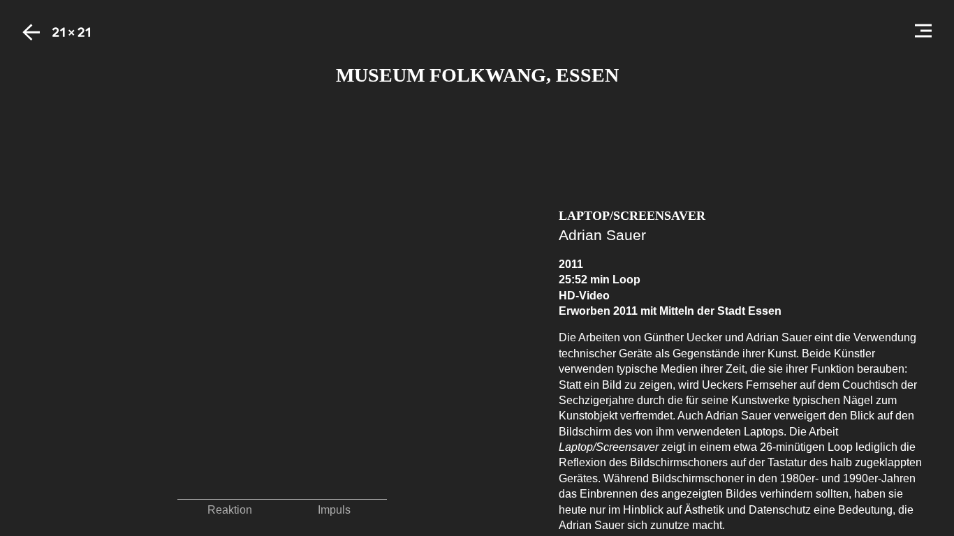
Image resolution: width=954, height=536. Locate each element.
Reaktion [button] (229, 510)
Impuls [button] (334, 510)
